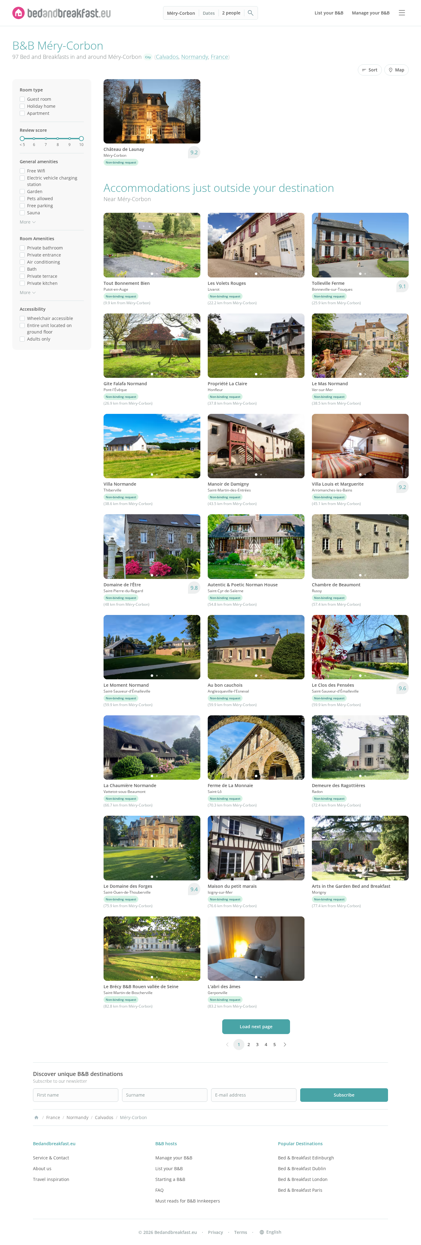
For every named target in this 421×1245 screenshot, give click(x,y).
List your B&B (169, 1168)
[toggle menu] (401, 12)
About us (42, 1168)
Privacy (215, 1232)
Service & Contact (51, 1158)
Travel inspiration (51, 1179)
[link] (61, 13)
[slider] (22, 138)
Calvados (167, 56)
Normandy (194, 56)
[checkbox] (22, 99)
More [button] (25, 222)
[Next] (191, 111)
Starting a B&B (170, 1179)
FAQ (159, 1190)
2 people (231, 13)
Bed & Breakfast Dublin (302, 1168)
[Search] (251, 12)
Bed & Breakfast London (303, 1179)
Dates (209, 13)
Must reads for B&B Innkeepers (187, 1201)
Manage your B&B (173, 1158)
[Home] (36, 1117)
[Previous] (112, 111)
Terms (240, 1232)
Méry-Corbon (181, 13)
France (219, 56)
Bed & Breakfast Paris (300, 1190)
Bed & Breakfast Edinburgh (306, 1158)
